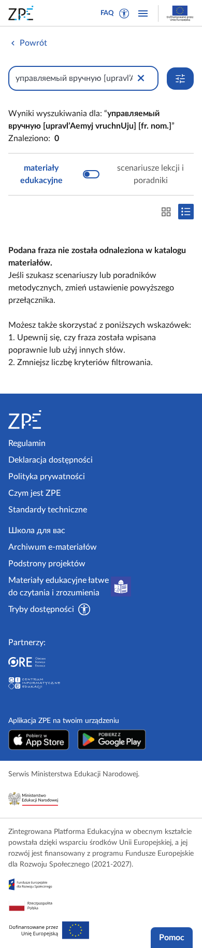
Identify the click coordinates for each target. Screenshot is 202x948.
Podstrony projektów (46, 564)
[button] (124, 13)
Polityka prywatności (46, 476)
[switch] (101, 174)
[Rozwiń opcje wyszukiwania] (180, 78)
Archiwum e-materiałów (52, 547)
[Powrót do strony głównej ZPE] (22, 13)
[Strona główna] (52, 419)
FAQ (107, 13)
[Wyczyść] (141, 78)
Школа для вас (36, 530)
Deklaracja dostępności (50, 460)
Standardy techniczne (47, 510)
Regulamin (27, 443)
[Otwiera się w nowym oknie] (38, 739)
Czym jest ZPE (34, 493)
